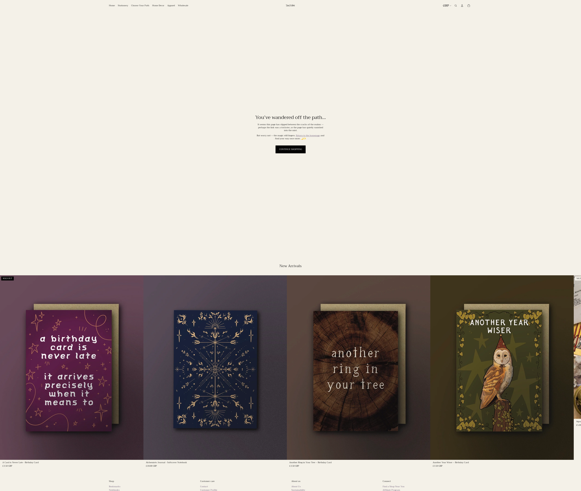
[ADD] (282, 455)
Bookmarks (114, 486)
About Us (296, 486)
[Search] (455, 5)
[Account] (462, 5)
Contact (204, 486)
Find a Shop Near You (393, 486)
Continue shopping (290, 149)
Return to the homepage (308, 135)
